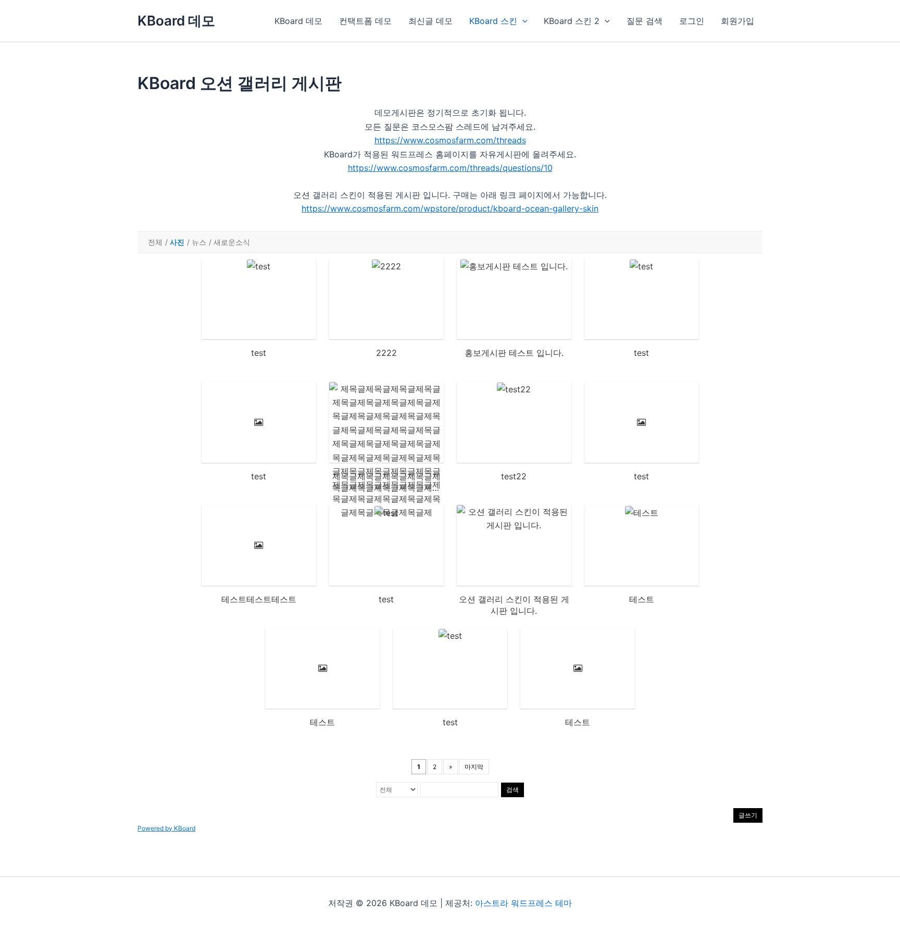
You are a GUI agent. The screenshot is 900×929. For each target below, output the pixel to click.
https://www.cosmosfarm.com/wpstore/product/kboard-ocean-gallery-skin (450, 208)
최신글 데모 (430, 21)
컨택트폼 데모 (365, 21)
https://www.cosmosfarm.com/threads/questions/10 (450, 168)
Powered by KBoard (166, 828)
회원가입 (737, 21)
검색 (512, 790)
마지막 (474, 767)
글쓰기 (748, 815)
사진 (177, 242)
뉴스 (199, 242)
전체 (155, 242)
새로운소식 (232, 242)
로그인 (691, 21)
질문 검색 (644, 21)
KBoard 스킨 (493, 21)
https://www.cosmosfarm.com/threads (450, 140)
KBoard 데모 (176, 21)
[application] (522, 21)
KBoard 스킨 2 (571, 21)
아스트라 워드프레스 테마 (523, 903)
